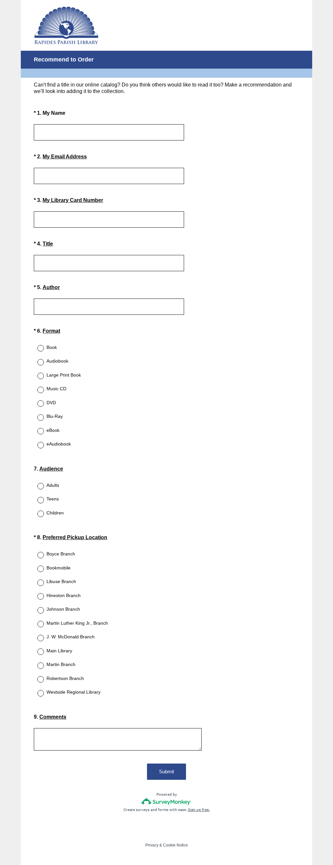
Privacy (151, 845)
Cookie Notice (175, 845)
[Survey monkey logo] (166, 801)
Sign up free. (199, 809)
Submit (166, 771)
